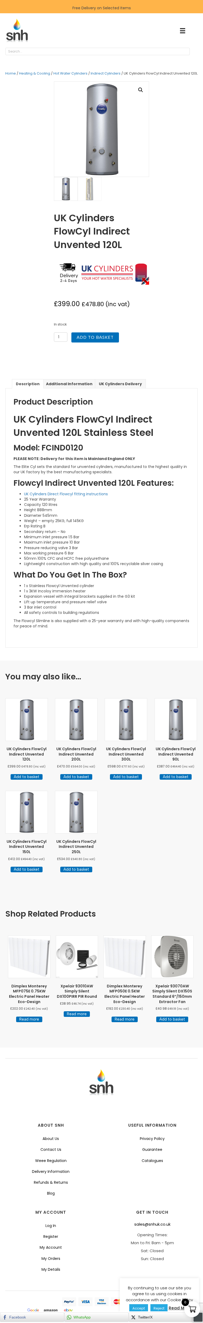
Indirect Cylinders (106, 73)
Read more (29, 1019)
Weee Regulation (51, 1160)
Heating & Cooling (34, 73)
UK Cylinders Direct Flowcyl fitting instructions (66, 494)
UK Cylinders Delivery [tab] (120, 384)
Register (50, 1236)
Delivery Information (51, 1171)
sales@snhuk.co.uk (152, 1224)
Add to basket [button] (26, 776)
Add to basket (95, 337)
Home (10, 73)
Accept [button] (138, 1308)
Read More (180, 1308)
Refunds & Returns (51, 1182)
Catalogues (152, 1160)
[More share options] (198, 1317)
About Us (51, 1138)
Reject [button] (159, 1308)
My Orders (50, 1258)
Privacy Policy (152, 1138)
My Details (50, 1269)
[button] (195, 51)
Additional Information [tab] (69, 384)
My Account (51, 1247)
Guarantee (152, 1149)
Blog (51, 1193)
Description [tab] (28, 384)
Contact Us (50, 1149)
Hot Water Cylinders (70, 73)
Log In (50, 1225)
